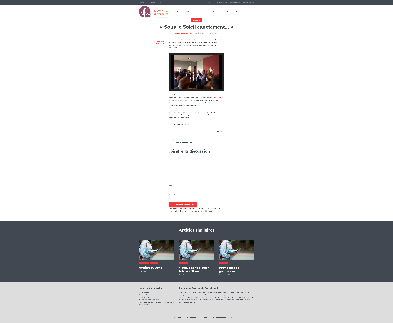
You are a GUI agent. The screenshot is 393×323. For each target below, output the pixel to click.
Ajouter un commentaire (184, 33)
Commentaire (173, 157)
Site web (172, 194)
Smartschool (223, 2)
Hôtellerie (196, 20)
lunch (178, 142)
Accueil (179, 12)
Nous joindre (240, 12)
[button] (192, 84)
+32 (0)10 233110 (144, 297)
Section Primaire (235, 2)
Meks (205, 317)
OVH (179, 317)
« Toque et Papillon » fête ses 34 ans (194, 269)
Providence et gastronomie (229, 269)
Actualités (229, 12)
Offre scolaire (191, 12)
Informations (216, 12)
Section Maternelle (248, 2)
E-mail (171, 185)
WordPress (193, 317)
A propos (142, 2)
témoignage (186, 142)
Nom (171, 177)
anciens (172, 142)
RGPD (159, 2)
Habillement (144, 263)
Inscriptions (205, 12)
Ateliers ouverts (150, 267)
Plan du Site (151, 2)
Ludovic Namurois (221, 317)
